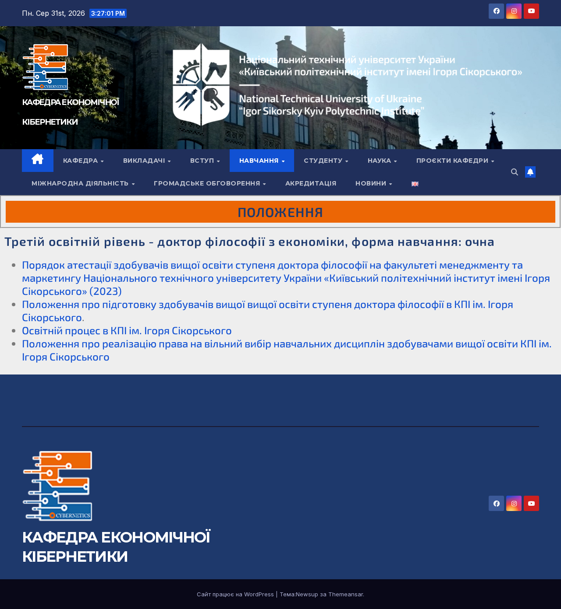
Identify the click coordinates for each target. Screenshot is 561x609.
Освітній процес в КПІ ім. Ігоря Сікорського (127, 330)
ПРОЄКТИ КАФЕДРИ (453, 160)
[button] (514, 172)
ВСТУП (203, 160)
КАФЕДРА (81, 160)
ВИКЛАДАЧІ (145, 160)
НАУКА (380, 160)
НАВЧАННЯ (260, 160)
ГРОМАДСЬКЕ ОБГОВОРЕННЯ (208, 183)
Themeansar (345, 594)
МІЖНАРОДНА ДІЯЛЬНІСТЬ (81, 183)
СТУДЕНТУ (324, 160)
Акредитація (311, 183)
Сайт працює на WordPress (236, 594)
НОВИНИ (371, 183)
